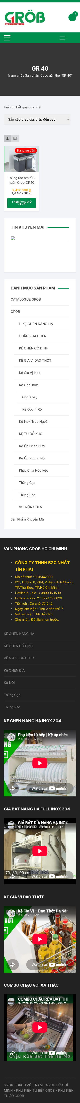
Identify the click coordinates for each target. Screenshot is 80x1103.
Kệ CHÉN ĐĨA (14, 670)
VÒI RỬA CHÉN (30, 507)
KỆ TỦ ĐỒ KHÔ (30, 434)
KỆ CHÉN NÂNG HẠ (19, 634)
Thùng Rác (27, 495)
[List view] (15, 138)
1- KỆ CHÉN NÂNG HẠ (36, 324)
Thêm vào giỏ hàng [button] (22, 203)
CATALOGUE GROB (26, 299)
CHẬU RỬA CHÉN (32, 336)
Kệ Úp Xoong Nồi (32, 458)
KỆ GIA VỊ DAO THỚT (35, 360)
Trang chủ (14, 75)
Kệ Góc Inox (28, 385)
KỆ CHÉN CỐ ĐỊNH (33, 348)
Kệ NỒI (9, 682)
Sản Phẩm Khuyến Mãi (27, 519)
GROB (15, 311)
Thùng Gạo (27, 483)
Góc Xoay (29, 397)
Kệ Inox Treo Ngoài (33, 421)
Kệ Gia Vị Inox (29, 373)
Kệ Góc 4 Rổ (32, 409)
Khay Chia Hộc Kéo (33, 470)
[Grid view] (7, 138)
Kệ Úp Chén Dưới (32, 446)
